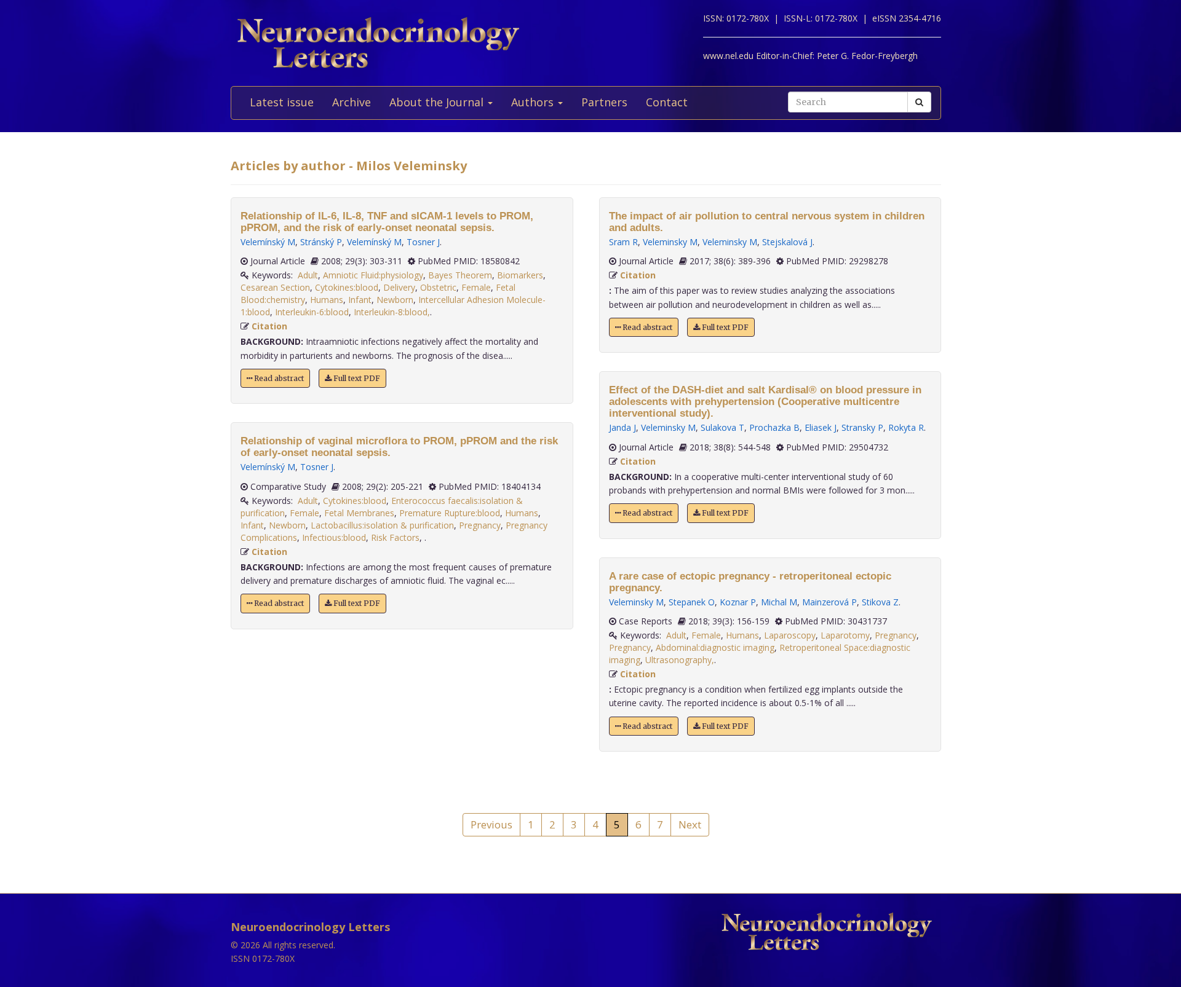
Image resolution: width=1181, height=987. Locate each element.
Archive (351, 102)
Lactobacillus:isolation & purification (382, 525)
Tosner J (423, 242)
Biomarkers (520, 275)
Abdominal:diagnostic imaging (715, 647)
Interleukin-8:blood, (392, 312)
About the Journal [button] (438, 102)
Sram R (623, 242)
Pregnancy (480, 525)
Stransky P (862, 427)
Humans (326, 299)
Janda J (622, 427)
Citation (269, 326)
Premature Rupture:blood (449, 513)
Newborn (394, 299)
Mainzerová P (829, 602)
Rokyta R (906, 427)
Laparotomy (845, 635)
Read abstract (278, 378)
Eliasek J (821, 427)
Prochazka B (774, 427)
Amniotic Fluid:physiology (373, 275)
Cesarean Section (275, 287)
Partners (604, 102)
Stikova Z (880, 602)
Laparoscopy (790, 635)
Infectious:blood (334, 537)
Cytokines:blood (346, 287)
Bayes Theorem (460, 275)
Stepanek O (692, 602)
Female (476, 287)
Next (689, 824)
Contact (667, 102)
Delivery (399, 287)
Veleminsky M (670, 242)
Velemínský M (268, 242)
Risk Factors (395, 537)
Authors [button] (534, 102)
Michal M (779, 602)
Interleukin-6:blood (312, 312)
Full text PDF (356, 378)
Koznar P (738, 602)
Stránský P (321, 242)
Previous (491, 824)
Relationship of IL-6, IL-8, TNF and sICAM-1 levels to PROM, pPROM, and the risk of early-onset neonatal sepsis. (387, 222)
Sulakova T (722, 427)
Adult (308, 275)
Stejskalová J (787, 242)
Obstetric (438, 287)
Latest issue (282, 102)
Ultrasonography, (679, 660)
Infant (360, 299)
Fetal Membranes (359, 513)
